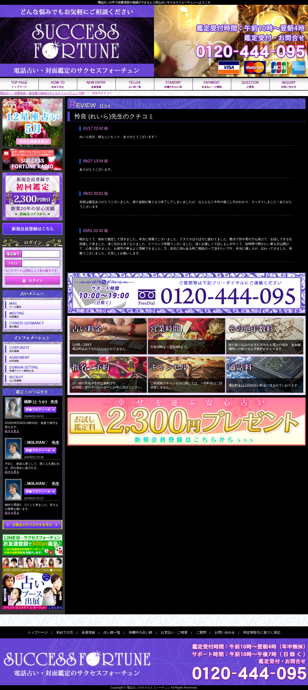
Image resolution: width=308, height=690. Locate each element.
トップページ (38, 632)
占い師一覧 (111, 632)
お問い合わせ (225, 632)
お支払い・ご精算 (174, 632)
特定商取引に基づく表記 (261, 632)
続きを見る (12, 431)
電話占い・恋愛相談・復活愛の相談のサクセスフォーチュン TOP (42, 93)
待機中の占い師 (140, 632)
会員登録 (88, 632)
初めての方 (64, 632)
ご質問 (201, 632)
